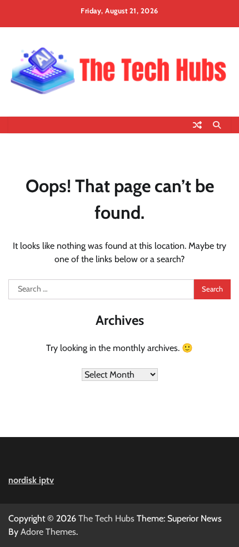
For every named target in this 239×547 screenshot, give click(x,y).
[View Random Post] (197, 125)
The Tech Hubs (106, 518)
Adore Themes (48, 531)
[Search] (216, 125)
